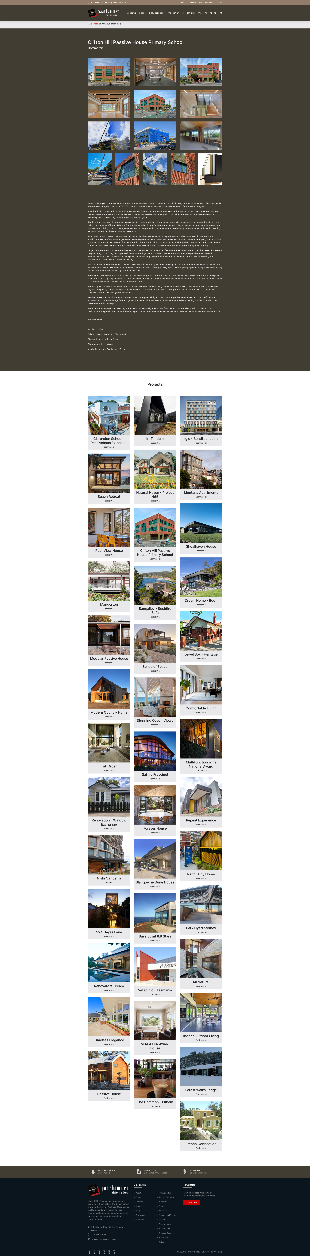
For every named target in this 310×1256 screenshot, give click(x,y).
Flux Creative (215, 1252)
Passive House (165, 1224)
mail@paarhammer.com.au (117, 3)
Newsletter (209, 2)
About (213, 13)
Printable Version (96, 319)
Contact (219, 2)
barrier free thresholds (180, 250)
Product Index (165, 1193)
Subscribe (192, 1202)
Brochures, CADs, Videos (156, 1173)
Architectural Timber (167, 1215)
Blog (200, 2)
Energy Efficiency (198, 1173)
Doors (142, 13)
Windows (131, 13)
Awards (139, 1206)
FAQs (183, 2)
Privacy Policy (193, 1252)
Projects (202, 13)
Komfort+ (163, 1219)
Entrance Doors (157, 13)
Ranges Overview (166, 1197)
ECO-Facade (164, 1237)
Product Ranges (176, 13)
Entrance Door (165, 1233)
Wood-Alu (196, 289)
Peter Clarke (107, 344)
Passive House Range (155, 214)
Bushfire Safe (164, 1228)
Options (191, 13)
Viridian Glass (111, 339)
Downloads (192, 2)
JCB (101, 329)
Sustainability (104, 1173)
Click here (93, 24)
